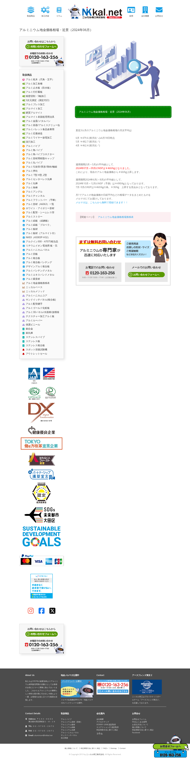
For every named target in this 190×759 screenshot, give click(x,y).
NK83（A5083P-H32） (37, 237)
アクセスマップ (102, 722)
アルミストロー (33, 216)
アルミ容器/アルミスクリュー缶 (42, 125)
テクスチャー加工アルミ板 (39, 316)
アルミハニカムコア (36, 295)
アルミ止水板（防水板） (38, 87)
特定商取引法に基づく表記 (107, 730)
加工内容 (45, 16)
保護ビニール (32, 324)
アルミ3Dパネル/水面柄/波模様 (42, 312)
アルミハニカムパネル (37, 249)
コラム (59, 16)
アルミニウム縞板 (68, 727)
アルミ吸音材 (32, 278)
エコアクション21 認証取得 (107, 727)
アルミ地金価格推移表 (37, 283)
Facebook (136, 732)
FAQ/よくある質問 (139, 722)
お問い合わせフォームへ (146, 274)
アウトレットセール (36, 353)
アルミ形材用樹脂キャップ (39, 158)
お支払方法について (140, 724)
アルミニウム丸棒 (68, 730)
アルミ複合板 (32, 258)
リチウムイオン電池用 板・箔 (41, 245)
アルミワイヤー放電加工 (38, 137)
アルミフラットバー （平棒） (41, 200)
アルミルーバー (33, 320)
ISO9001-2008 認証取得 (106, 724)
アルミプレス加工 (35, 104)
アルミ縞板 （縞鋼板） (37, 220)
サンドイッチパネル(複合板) (40, 299)
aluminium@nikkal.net (43, 735)
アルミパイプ (32, 145)
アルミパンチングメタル (38, 270)
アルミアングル (33, 191)
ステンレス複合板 (35, 345)
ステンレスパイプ (35, 337)
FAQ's (105, 748)
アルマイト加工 (33, 108)
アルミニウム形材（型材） (71, 722)
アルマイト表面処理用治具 (39, 116)
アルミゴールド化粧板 (37, 308)
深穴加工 (30, 141)
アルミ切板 (31, 254)
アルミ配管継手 (33, 303)
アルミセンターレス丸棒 (38, 179)
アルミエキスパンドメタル (39, 274)
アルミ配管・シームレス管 (39, 212)
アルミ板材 (31, 229)
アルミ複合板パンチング (38, 262)
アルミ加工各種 (33, 83)
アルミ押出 (31, 170)
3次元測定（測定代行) (37, 100)
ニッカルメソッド (35, 291)
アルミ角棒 (31, 187)
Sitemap (113, 748)
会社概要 (145, 16)
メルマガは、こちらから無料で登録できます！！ (102, 202)
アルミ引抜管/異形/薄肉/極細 (41, 166)
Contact (123, 748)
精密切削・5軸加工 (35, 96)
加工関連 (64, 738)
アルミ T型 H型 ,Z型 (36, 175)
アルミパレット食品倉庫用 (39, 129)
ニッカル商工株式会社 (95, 754)
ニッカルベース (33, 287)
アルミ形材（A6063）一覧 (39, 204)
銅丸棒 (29, 332)
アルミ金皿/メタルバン (37, 121)
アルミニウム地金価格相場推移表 (115, 217)
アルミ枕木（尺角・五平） (39, 79)
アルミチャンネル (35, 195)
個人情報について (139, 727)
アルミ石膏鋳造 (33, 133)
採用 (131, 16)
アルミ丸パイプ (33, 162)
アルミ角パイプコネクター (39, 154)
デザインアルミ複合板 (37, 266)
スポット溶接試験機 (36, 349)
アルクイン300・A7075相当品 (41, 241)
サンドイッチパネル (69, 735)
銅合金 (29, 328)
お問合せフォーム (139, 719)
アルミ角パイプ (33, 150)
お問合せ (159, 16)
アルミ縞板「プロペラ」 (38, 224)
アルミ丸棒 (31, 183)
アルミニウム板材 (68, 724)
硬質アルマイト (33, 112)
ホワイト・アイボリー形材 (39, 208)
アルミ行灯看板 (33, 91)
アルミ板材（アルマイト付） (41, 233)
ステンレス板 (32, 341)
